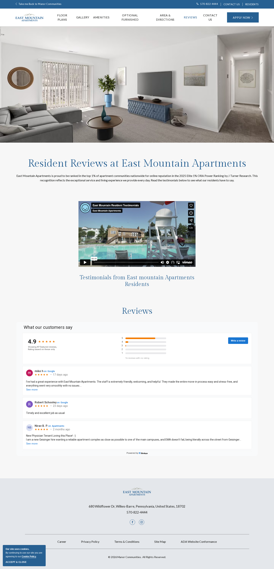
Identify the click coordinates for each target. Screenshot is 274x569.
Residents (252, 4)
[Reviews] (137, 392)
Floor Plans (62, 17)
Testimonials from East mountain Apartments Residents (137, 281)
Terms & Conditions (126, 541)
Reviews (190, 17)
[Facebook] (132, 522)
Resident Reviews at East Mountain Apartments (137, 164)
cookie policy (29, 556)
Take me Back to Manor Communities (40, 3)
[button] (243, 17)
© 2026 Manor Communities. (137, 557)
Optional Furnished (130, 17)
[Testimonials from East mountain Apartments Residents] (137, 234)
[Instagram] (141, 522)
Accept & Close (16, 562)
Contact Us (231, 4)
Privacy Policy (90, 541)
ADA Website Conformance (199, 541)
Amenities (101, 17)
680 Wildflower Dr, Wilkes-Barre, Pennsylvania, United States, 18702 (137, 506)
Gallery (82, 17)
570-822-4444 (209, 3)
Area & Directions (165, 17)
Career (61, 541)
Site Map (160, 541)
